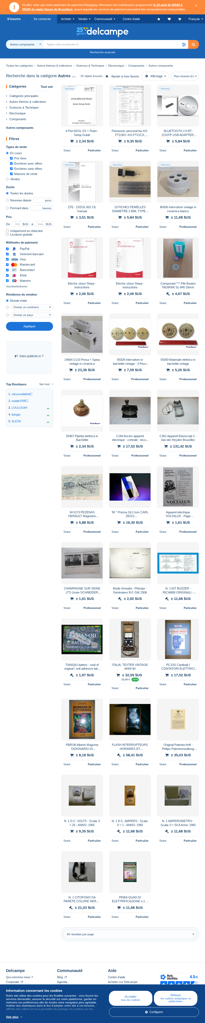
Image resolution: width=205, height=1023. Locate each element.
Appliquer (29, 326)
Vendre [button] (82, 19)
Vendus (15, 179)
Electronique (17, 113)
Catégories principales (23, 96)
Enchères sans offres (28, 168)
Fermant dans (19, 208)
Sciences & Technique (23, 107)
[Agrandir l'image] (82, 106)
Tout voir (47, 86)
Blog (60, 977)
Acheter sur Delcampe (122, 982)
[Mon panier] (183, 18)
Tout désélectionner (16, 286)
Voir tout (44, 384)
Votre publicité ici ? (31, 356)
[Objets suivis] (173, 18)
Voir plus (12, 1017)
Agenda (62, 982)
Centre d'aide (116, 977)
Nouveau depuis (20, 200)
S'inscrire (14, 19)
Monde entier (18, 300)
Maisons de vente (25, 174)
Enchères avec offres (28, 163)
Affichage (156, 76)
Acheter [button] (66, 19)
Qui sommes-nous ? (19, 977)
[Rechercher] (193, 44)
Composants (17, 119)
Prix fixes (20, 158)
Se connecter (42, 19)
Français (194, 19)
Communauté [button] (103, 19)
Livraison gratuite (21, 234)
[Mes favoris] (162, 18)
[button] (183, 44)
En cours (16, 153)
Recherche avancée (102, 52)
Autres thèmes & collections (27, 101)
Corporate (13, 982)
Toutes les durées (21, 193)
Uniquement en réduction (26, 231)
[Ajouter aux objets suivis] (97, 90)
